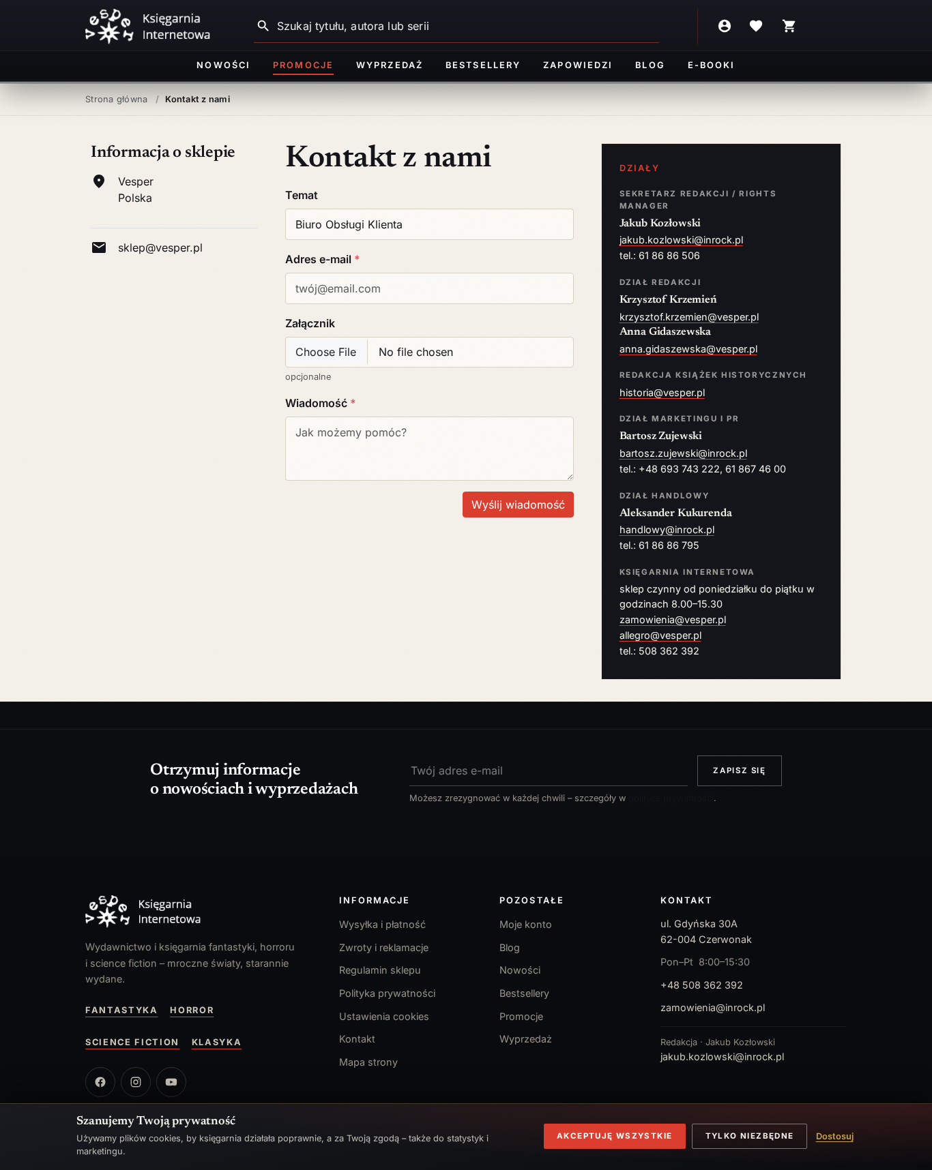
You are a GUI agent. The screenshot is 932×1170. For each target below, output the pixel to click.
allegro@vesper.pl (660, 635)
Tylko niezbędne (749, 1136)
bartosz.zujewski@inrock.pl (683, 453)
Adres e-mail (319, 259)
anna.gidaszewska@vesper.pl (688, 349)
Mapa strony (368, 1062)
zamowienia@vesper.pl (673, 619)
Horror (192, 1010)
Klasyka (217, 1042)
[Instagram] (136, 1082)
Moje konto (525, 924)
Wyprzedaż (389, 65)
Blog (650, 65)
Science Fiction (132, 1042)
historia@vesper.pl (662, 392)
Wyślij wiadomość (518, 504)
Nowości (223, 65)
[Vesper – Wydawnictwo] (198, 911)
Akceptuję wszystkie (614, 1136)
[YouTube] (171, 1082)
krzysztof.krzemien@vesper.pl (689, 316)
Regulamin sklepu (380, 970)
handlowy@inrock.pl (667, 529)
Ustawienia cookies (384, 1016)
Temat (301, 195)
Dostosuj (835, 1136)
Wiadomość (317, 403)
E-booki (711, 65)
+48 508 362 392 (701, 985)
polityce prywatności (671, 798)
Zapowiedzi (577, 65)
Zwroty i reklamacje (383, 947)
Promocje (303, 65)
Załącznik (310, 323)
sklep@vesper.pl (160, 247)
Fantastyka (121, 1010)
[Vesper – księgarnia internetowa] (148, 26)
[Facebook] (100, 1082)
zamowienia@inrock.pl (712, 1007)
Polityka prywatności (387, 993)
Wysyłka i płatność (382, 924)
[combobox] (468, 26)
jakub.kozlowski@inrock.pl (681, 239)
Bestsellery (483, 65)
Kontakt (357, 1039)
